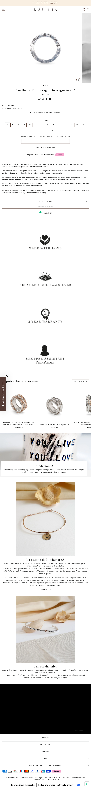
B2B (45, 758)
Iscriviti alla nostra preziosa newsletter (45, 765)
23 (45, 131)
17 (59, 125)
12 (30, 125)
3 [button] (47, 86)
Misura (45, 120)
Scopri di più (80, 730)
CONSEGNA (45, 751)
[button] (3, 394)
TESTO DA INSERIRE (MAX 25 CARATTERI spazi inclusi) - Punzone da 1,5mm (45, 136)
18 (65, 125)
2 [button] (45, 86)
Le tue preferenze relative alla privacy (55, 785)
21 (83, 125)
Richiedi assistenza (45, 206)
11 (24, 125)
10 (18, 125)
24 (52, 131)
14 (41, 125)
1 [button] (43, 85)
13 (35, 125)
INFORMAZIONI (45, 744)
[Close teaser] (6, 376)
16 (53, 125)
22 (39, 131)
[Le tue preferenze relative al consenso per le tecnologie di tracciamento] (87, 784)
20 (77, 125)
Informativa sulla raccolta (22, 785)
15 (47, 125)
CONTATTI (45, 738)
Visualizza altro (80, 381)
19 (71, 125)
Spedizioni (41, 112)
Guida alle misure (45, 201)
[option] (45, 3)
